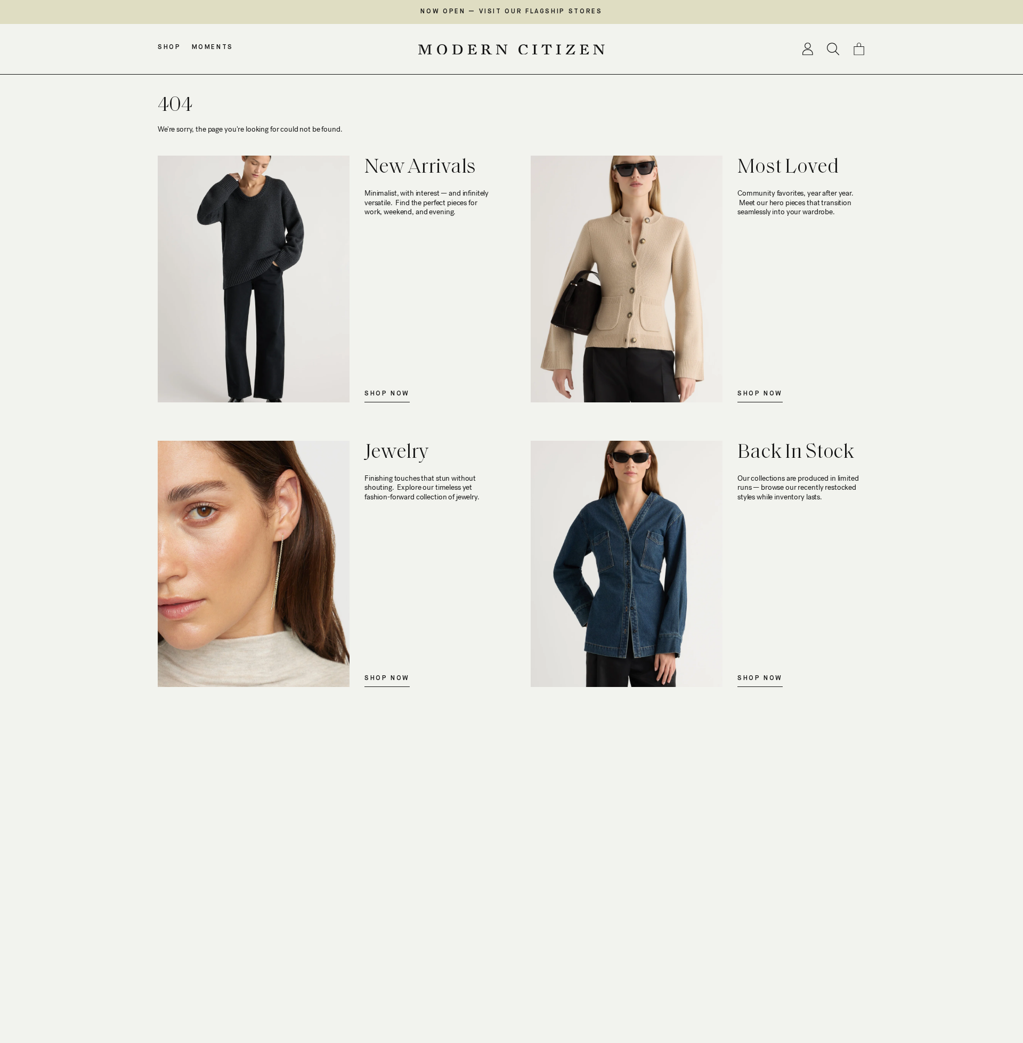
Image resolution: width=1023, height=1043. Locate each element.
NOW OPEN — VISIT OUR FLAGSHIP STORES (511, 12)
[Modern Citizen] (511, 49)
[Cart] (858, 49)
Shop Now (387, 394)
